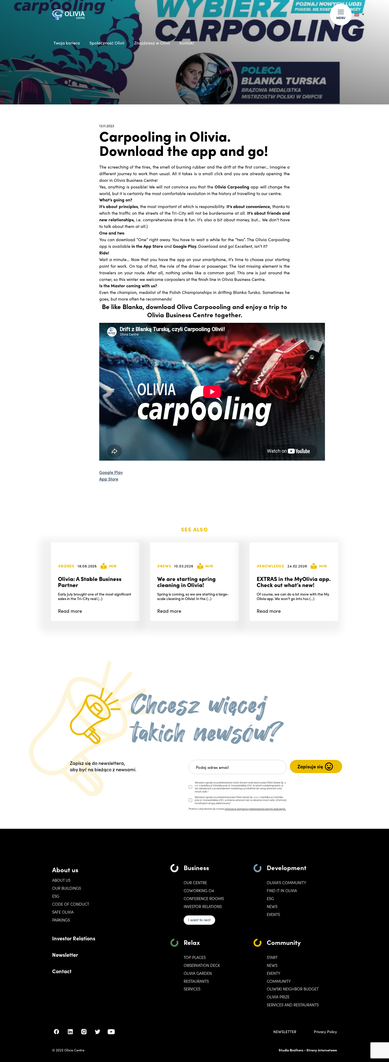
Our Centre (195, 882)
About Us (61, 880)
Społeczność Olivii (106, 43)
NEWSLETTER (284, 1031)
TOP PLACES (195, 957)
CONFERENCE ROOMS (204, 898)
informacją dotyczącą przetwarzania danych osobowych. (255, 808)
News (272, 906)
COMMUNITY (279, 981)
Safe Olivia (63, 912)
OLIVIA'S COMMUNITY (286, 882)
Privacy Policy (325, 1031)
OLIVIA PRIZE (278, 996)
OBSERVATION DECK (202, 965)
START (272, 957)
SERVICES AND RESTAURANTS (293, 1004)
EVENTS (273, 914)
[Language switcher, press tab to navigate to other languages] (359, 14)
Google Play (111, 472)
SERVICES (192, 989)
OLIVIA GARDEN (198, 973)
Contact (61, 971)
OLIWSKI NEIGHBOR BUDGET (293, 989)
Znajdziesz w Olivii (152, 43)
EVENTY (273, 973)
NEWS (272, 965)
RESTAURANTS (196, 981)
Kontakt (186, 43)
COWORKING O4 (199, 890)
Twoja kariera (66, 43)
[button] (341, 14)
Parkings (61, 920)
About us (65, 869)
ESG (55, 896)
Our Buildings (66, 888)
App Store (108, 479)
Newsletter (65, 954)
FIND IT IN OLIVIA (282, 890)
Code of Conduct (70, 904)
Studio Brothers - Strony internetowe (308, 1049)
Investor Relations (73, 938)
